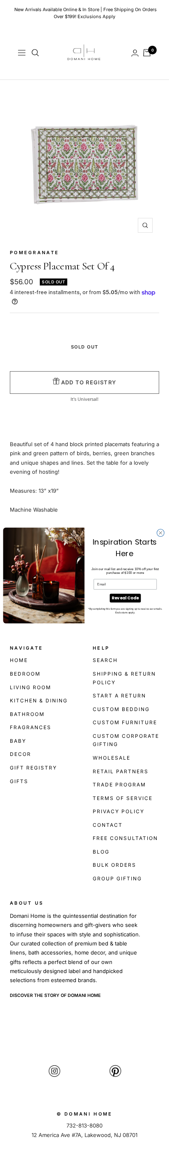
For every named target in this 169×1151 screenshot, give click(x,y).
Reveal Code (125, 598)
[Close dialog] (160, 533)
